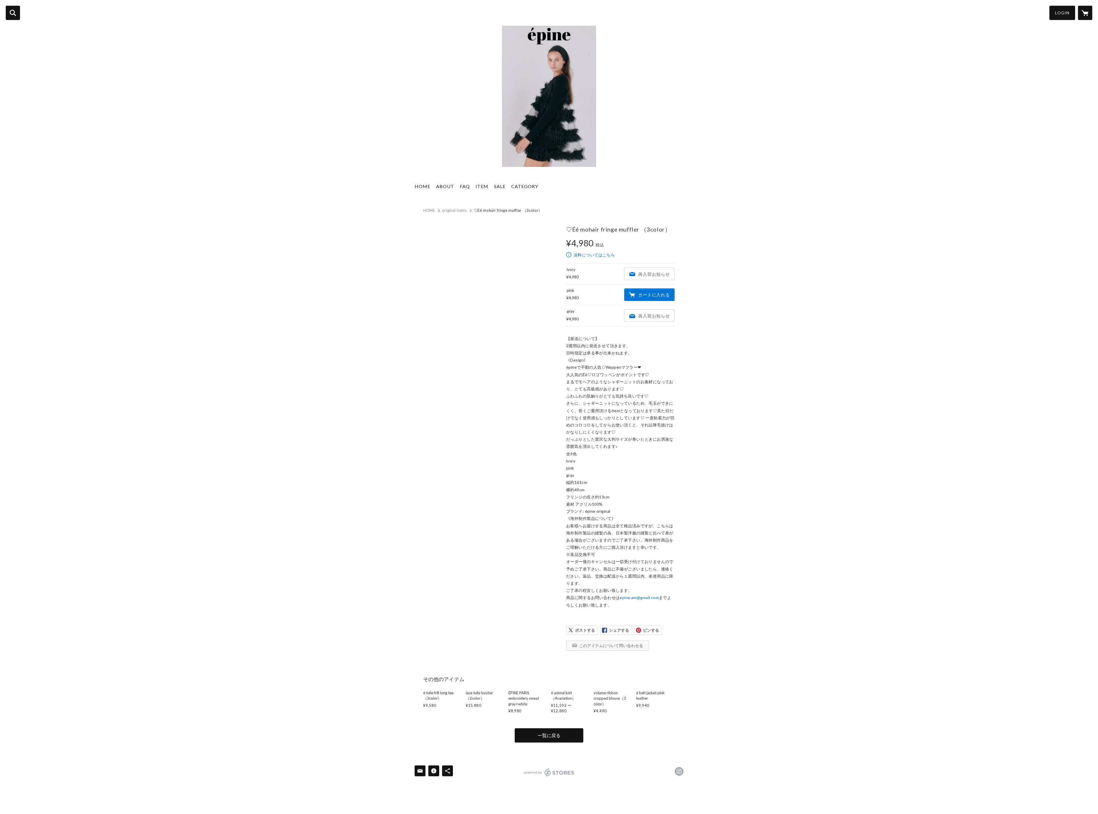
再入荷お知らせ (654, 274)
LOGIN (1062, 12)
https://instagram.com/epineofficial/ (679, 771)
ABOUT (445, 186)
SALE (500, 186)
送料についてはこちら (594, 254)
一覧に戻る (549, 735)
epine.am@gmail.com (639, 597)
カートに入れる (654, 294)
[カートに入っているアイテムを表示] (1085, 13)
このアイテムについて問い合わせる (611, 645)
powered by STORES (549, 772)
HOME (422, 186)
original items (454, 210)
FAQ (465, 186)
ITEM (482, 186)
